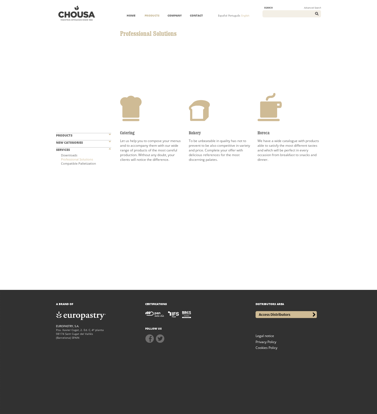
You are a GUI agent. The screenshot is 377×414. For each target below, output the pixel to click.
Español (222, 15)
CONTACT (196, 15)
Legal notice (265, 335)
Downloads (69, 155)
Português (234, 15)
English (245, 15)
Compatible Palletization (78, 163)
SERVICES (63, 150)
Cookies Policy (266, 347)
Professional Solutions (77, 159)
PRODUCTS (152, 15)
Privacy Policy (266, 342)
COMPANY (175, 15)
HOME (131, 15)
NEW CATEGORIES (69, 142)
